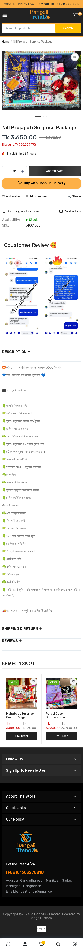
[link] (33, 681)
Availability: (11, 220)
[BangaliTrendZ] (40, 15)
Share (76, 196)
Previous (9, 298)
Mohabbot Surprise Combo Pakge (20, 715)
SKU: (5, 225)
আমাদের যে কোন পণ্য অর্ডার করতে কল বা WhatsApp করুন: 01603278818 (41, 4)
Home (6, 41)
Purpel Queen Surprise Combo (57, 715)
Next (74, 298)
